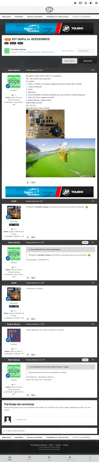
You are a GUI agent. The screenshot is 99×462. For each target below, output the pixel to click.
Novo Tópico (70, 61)
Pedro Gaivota (20, 49)
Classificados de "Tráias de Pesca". (41, 52)
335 (14, 349)
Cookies (65, 445)
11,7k (15, 229)
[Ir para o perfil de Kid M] (14, 212)
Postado (34, 70)
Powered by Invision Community (49, 449)
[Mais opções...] (92, 70)
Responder (88, 61)
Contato (58, 445)
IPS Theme (34, 445)
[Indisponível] (45, 124)
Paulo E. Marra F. (14, 324)
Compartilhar (68, 51)
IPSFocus (44, 445)
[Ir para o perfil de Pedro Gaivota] (7, 50)
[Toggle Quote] (29, 249)
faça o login (69, 407)
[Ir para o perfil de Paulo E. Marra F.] (14, 335)
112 (14, 95)
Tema (51, 445)
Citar (33, 182)
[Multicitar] (28, 182)
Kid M (14, 201)
